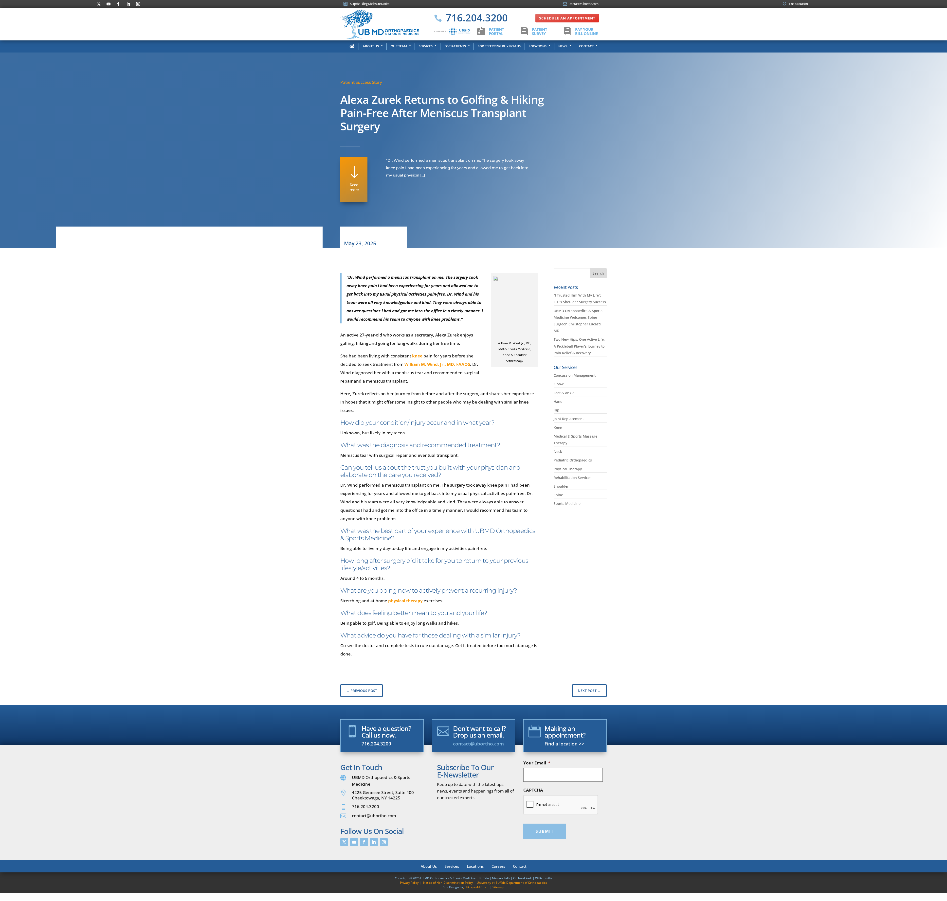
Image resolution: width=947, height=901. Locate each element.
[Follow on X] (99, 4)
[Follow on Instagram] (138, 4)
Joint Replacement (569, 418)
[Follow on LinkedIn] (128, 4)
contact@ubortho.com (478, 744)
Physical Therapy (568, 469)
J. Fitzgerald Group (476, 887)
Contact (586, 46)
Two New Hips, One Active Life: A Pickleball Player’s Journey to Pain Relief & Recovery (579, 346)
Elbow (559, 384)
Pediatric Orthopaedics (573, 460)
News (562, 46)
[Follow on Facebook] (118, 4)
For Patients (455, 46)
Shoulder (561, 486)
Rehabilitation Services (572, 477)
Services (426, 46)
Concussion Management (575, 375)
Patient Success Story (361, 82)
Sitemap (498, 887)
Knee (558, 427)
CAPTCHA (533, 790)
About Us (371, 46)
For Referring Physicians (499, 46)
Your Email (536, 763)
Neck (558, 451)
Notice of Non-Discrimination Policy (448, 883)
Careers (498, 866)
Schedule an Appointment (567, 18)
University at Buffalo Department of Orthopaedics (512, 883)
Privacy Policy (409, 883)
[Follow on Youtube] (108, 4)
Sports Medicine (567, 503)
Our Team (399, 46)
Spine (558, 495)
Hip (556, 410)
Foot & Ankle (564, 392)
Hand (558, 401)
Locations (537, 46)
